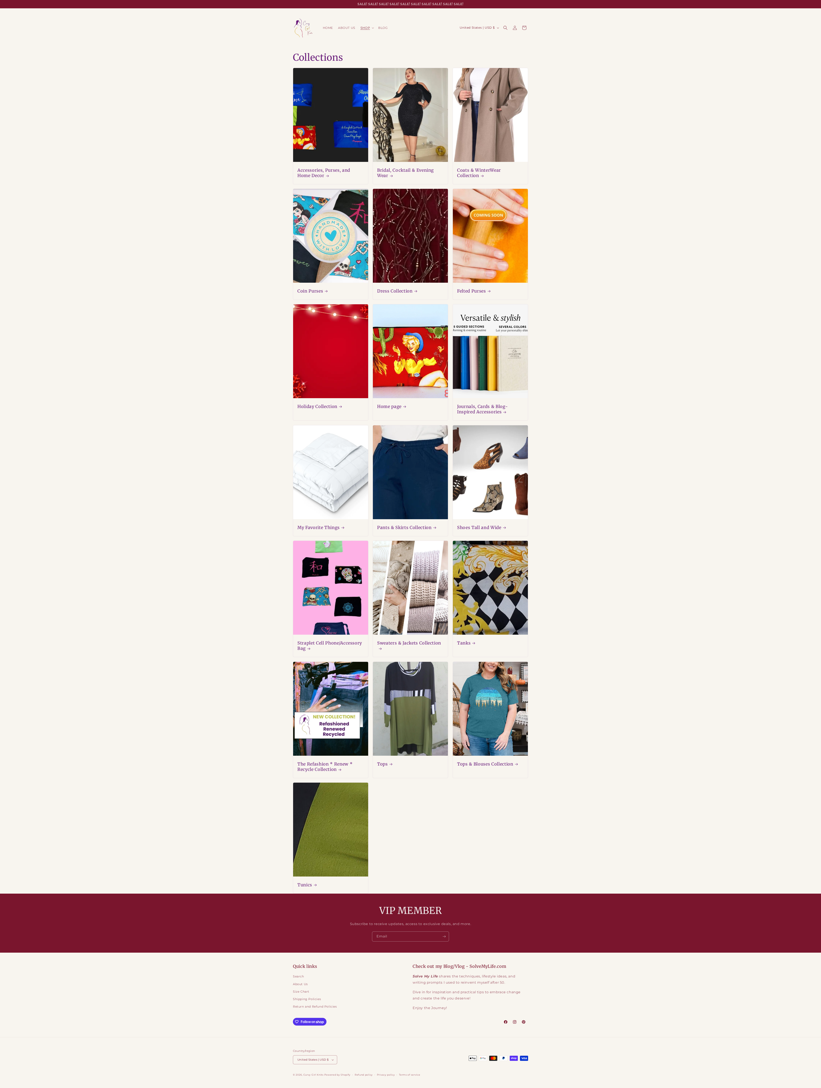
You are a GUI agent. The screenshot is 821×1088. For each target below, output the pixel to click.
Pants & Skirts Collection (404, 527)
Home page (389, 406)
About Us (300, 984)
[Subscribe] (444, 936)
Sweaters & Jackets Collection (409, 643)
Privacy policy (386, 1074)
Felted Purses (471, 291)
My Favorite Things (318, 527)
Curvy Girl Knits (313, 1074)
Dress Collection (395, 291)
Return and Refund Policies (315, 1006)
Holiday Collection (317, 406)
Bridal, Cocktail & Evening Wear (405, 173)
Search (298, 976)
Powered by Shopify (337, 1074)
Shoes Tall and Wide (479, 527)
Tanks (464, 643)
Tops (382, 764)
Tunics (304, 884)
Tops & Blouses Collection (485, 764)
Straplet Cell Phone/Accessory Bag (329, 645)
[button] (367, 27)
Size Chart (301, 991)
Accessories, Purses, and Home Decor (323, 173)
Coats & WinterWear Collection (479, 173)
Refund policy (364, 1074)
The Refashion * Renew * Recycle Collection (325, 766)
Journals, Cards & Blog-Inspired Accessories (482, 409)
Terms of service (409, 1074)
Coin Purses (310, 291)
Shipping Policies (307, 999)
